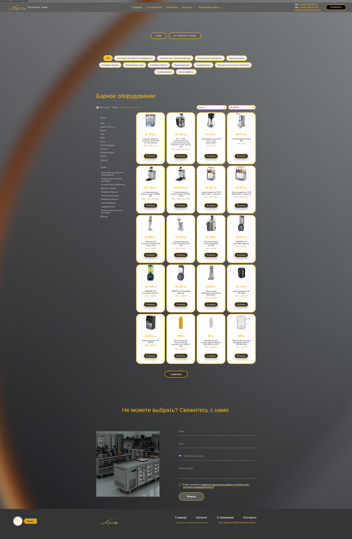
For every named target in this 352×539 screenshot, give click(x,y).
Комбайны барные (158, 65)
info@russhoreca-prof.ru (308, 10)
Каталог (187, 7)
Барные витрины (236, 58)
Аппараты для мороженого (210, 58)
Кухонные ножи (208, 7)
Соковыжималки (164, 72)
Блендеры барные (110, 65)
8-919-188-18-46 (309, 7)
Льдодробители (203, 65)
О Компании (154, 7)
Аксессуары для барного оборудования (135, 58)
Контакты (172, 7)
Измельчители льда (134, 65)
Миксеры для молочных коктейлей (233, 65)
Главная (136, 7)
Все (108, 58)
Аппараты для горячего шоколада (175, 58)
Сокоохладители (186, 72)
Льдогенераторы (181, 65)
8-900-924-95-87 (309, 4)
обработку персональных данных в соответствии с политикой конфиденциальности (216, 485)
